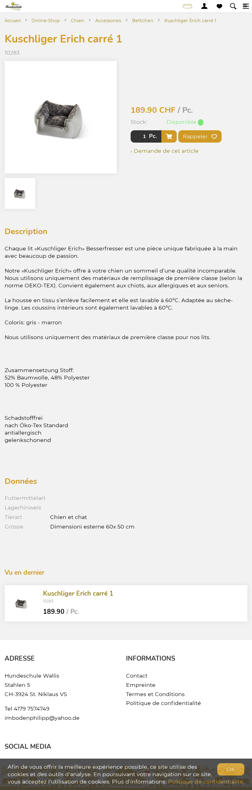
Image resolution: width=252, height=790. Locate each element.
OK (230, 769)
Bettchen (142, 20)
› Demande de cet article (165, 151)
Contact (137, 675)
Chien (77, 20)
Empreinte (141, 685)
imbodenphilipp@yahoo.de (42, 718)
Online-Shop (46, 20)
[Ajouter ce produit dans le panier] (169, 136)
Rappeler (196, 136)
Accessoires (108, 20)
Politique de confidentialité (163, 703)
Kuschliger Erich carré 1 (190, 20)
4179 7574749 (31, 708)
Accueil (13, 20)
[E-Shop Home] (14, 6)
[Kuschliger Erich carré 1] (21, 603)
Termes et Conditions (155, 694)
